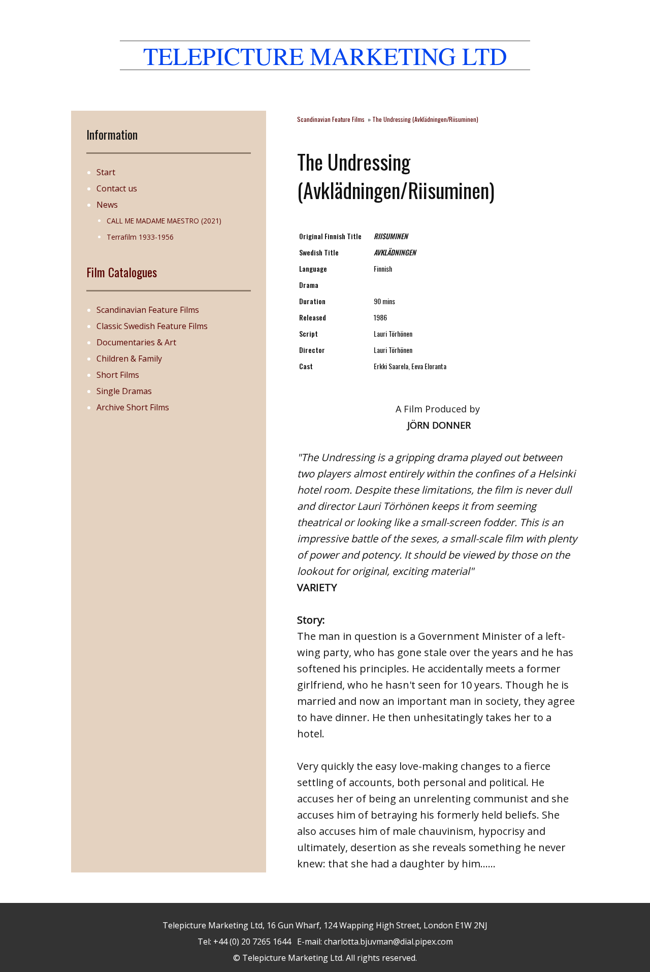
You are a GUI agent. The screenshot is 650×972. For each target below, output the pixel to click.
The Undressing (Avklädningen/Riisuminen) (425, 119)
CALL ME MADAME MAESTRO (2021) (164, 220)
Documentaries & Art (136, 342)
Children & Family (129, 358)
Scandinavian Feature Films (147, 309)
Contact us (116, 188)
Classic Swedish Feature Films (152, 326)
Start (105, 172)
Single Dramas (124, 391)
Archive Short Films (132, 407)
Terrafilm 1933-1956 (140, 237)
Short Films (117, 374)
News (107, 204)
